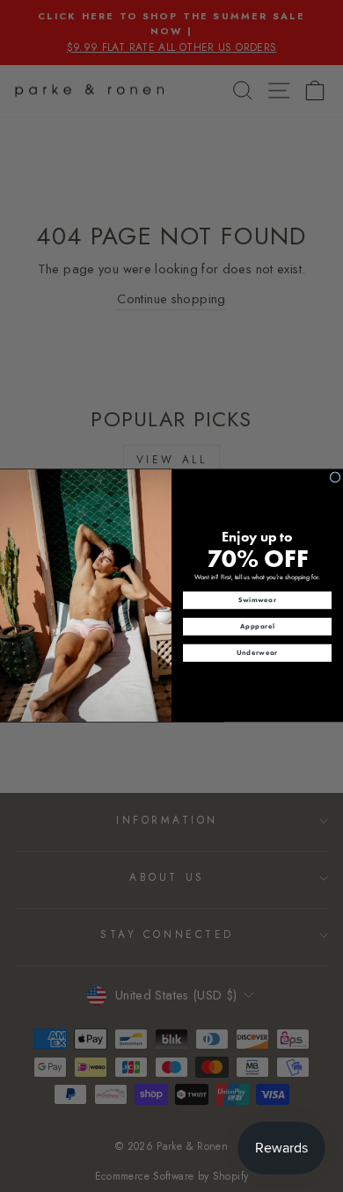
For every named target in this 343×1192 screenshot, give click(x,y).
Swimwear (257, 600)
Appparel (257, 626)
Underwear (257, 653)
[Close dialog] (335, 477)
